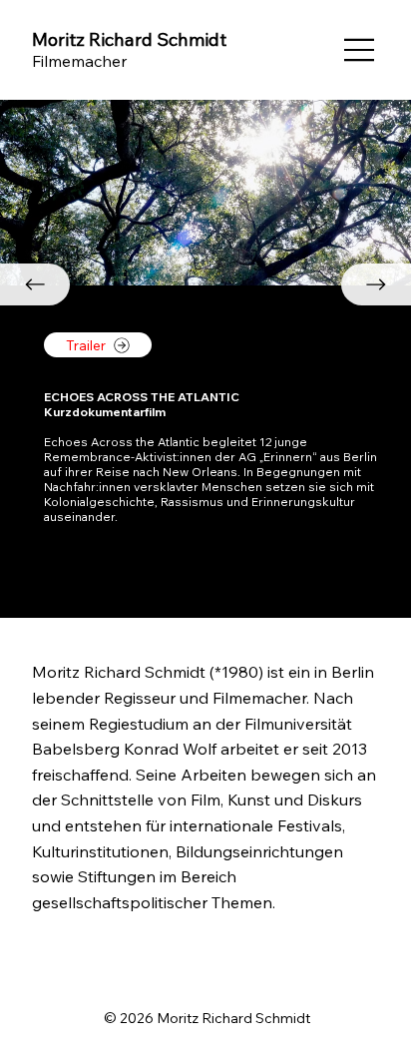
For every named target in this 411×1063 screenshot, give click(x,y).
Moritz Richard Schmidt (129, 39)
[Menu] (360, 50)
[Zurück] (35, 284)
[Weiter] (376, 284)
